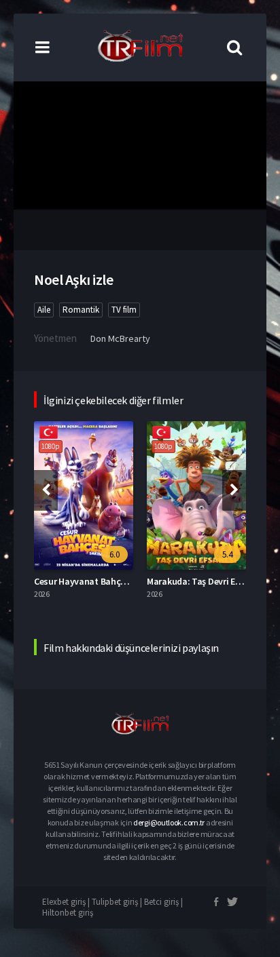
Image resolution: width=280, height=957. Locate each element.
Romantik (81, 309)
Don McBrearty (120, 338)
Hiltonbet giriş (67, 912)
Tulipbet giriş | (118, 901)
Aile (43, 309)
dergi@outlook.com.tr (169, 822)
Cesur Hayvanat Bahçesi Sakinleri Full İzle (118, 581)
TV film (124, 309)
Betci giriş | (163, 901)
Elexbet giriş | (67, 901)
